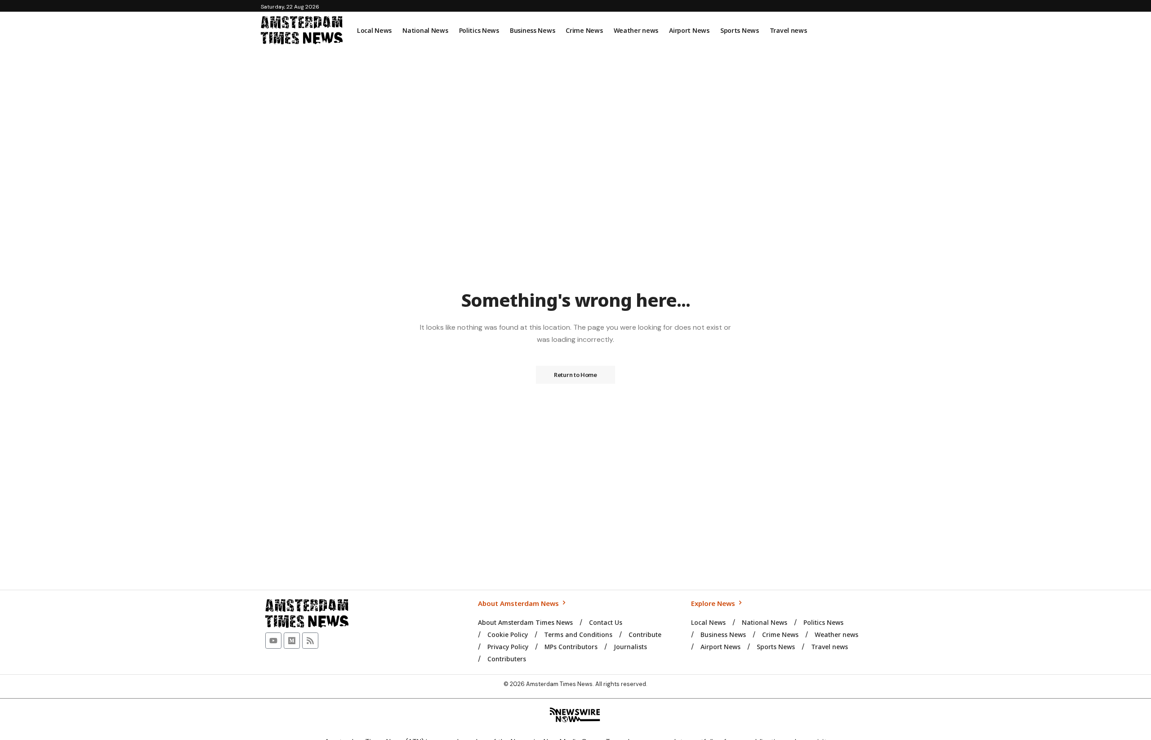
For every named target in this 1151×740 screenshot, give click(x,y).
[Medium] (292, 640)
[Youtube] (273, 640)
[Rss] (310, 640)
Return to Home (575, 375)
